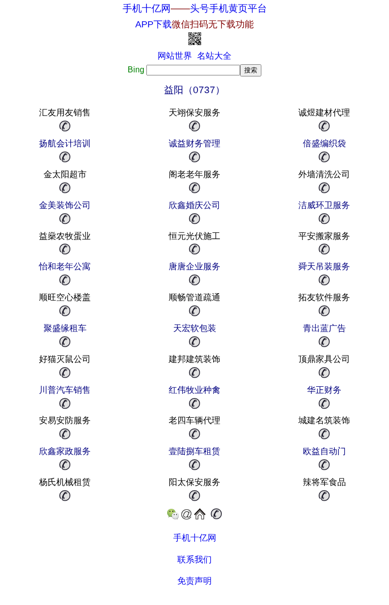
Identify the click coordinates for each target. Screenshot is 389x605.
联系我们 (194, 559)
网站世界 (175, 56)
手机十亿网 (147, 8)
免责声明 (194, 581)
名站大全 (214, 56)
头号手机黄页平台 (228, 8)
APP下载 (194, 24)
